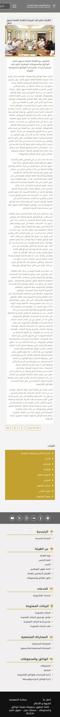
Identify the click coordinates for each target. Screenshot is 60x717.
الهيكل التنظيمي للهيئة (39, 573)
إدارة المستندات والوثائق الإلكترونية (34, 675)
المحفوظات (45, 666)
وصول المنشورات (43, 496)
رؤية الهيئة (45, 556)
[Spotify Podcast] (47, 518)
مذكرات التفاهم (43, 486)
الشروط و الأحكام (42, 703)
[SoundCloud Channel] (33, 518)
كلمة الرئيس (45, 560)
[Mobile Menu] (19, 6)
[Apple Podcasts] (40, 518)
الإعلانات (46, 469)
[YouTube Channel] (12, 518)
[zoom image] (9, 28)
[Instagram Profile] (26, 518)
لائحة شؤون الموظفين (40, 569)
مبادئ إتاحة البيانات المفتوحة (37, 622)
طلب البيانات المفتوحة (40, 626)
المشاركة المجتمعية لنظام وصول (35, 648)
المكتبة (47, 670)
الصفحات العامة (43, 475)
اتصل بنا (47, 700)
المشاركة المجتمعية (41, 644)
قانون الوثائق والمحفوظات (39, 578)
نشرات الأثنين (44, 491)
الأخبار (47, 459)
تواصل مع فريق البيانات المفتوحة (36, 617)
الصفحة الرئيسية (43, 538)
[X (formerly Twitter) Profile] (19, 518)
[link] (30, 41)
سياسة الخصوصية (18, 700)
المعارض (46, 480)
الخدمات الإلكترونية (42, 595)
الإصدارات (46, 464)
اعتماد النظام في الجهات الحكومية (35, 453)
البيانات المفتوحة (43, 613)
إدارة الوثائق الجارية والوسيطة (37, 679)
